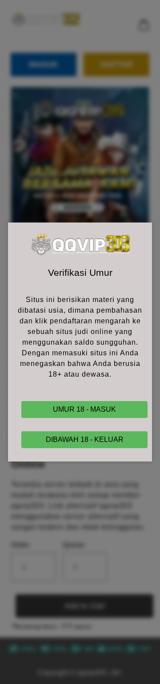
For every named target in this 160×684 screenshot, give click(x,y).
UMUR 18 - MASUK (84, 409)
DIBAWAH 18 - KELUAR (85, 439)
